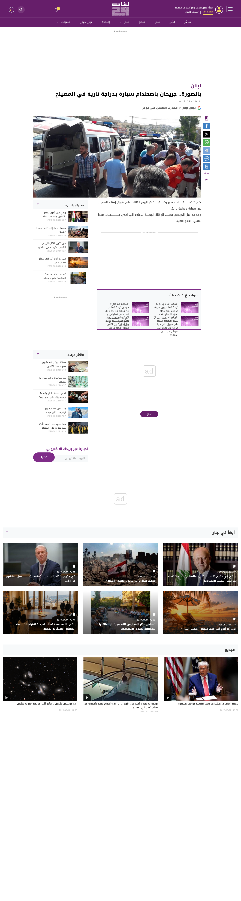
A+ (206, 173)
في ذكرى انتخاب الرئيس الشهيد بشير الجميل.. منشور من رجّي (52, 245)
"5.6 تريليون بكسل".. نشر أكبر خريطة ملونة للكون (47, 704)
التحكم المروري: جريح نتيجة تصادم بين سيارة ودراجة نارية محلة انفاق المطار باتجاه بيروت (166, 311)
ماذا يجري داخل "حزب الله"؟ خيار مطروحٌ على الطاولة (52, 426)
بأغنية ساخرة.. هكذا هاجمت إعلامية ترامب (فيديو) (208, 704)
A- (206, 179)
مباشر (187, 21)
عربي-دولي (86, 21)
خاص (126, 21)
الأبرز (172, 21)
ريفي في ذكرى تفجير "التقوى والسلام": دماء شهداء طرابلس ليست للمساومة (54, 215)
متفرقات (65, 21)
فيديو (142, 21)
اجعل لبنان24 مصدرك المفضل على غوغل (168, 108)
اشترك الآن (208, 12)
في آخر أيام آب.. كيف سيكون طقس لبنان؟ (51, 261)
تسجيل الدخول (191, 12)
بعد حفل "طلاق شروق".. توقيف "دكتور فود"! (54, 410)
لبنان (157, 21)
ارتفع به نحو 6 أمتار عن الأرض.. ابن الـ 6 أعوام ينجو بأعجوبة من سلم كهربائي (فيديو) (121, 706)
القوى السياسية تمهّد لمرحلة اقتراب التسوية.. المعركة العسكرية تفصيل (45, 626)
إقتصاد (106, 21)
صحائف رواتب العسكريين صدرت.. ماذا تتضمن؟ (53, 364)
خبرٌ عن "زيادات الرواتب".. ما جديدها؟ (52, 380)
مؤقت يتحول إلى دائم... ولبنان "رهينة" (51, 230)
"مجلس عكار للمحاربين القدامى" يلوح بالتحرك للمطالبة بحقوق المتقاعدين (52, 276)
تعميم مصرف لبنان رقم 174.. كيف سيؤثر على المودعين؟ (52, 395)
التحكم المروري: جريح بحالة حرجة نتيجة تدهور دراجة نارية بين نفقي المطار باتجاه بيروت (116, 323)
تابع (149, 414)
